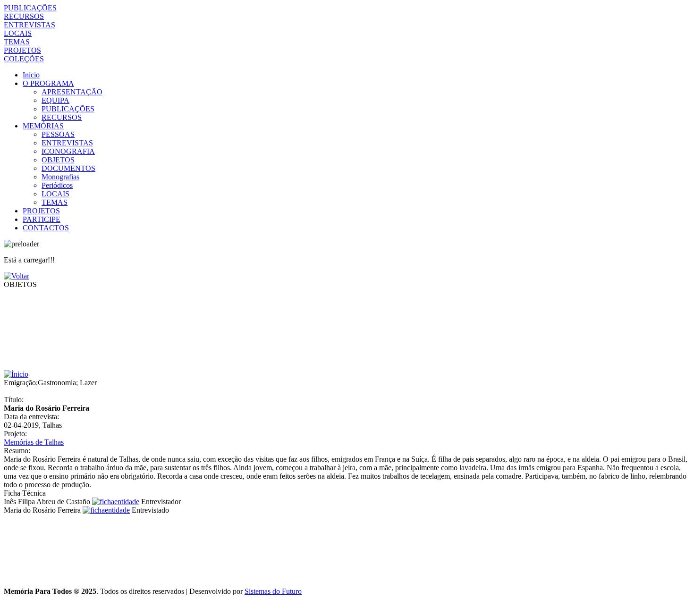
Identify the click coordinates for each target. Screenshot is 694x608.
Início (31, 75)
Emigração (20, 383)
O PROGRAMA (48, 83)
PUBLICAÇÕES (30, 8)
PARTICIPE (41, 219)
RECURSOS (24, 16)
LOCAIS (18, 33)
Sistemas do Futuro (273, 591)
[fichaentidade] (115, 502)
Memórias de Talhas (34, 442)
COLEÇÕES (24, 59)
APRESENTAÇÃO (72, 92)
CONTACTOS (46, 228)
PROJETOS (22, 50)
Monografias (60, 177)
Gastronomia (57, 383)
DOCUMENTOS (68, 168)
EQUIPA (55, 100)
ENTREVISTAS (29, 25)
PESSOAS (58, 134)
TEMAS (17, 42)
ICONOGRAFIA (68, 151)
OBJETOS (58, 160)
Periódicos (57, 185)
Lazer (88, 383)
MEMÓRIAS (43, 126)
